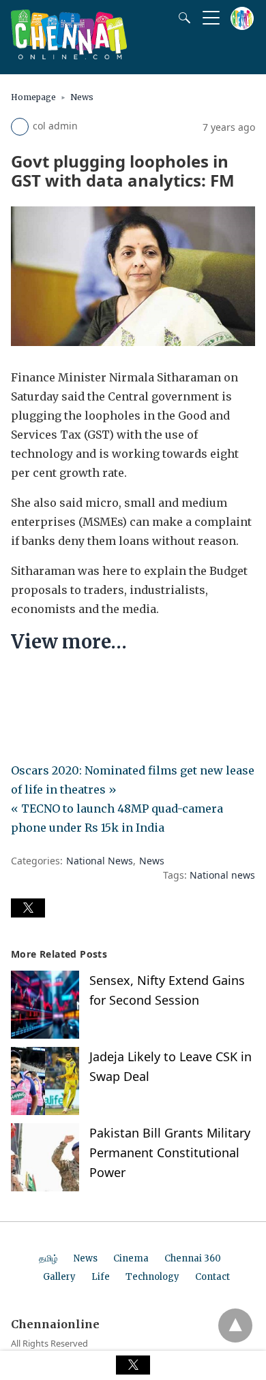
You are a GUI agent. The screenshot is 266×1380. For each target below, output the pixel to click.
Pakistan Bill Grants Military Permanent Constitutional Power (169, 1152)
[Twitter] (44, 683)
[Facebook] (22, 683)
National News (99, 860)
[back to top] (235, 1325)
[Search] (181, 18)
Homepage (33, 97)
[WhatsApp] (65, 683)
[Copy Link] (87, 683)
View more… (69, 641)
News (81, 97)
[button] (28, 908)
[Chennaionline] (69, 55)
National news (222, 874)
